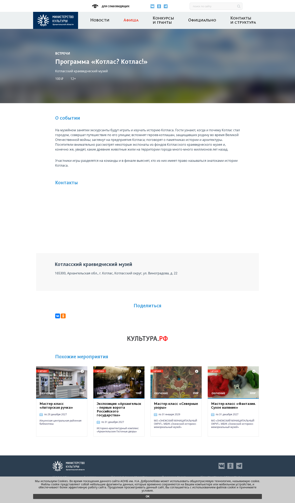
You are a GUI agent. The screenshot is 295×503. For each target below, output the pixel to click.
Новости (99, 20)
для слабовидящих (115, 6)
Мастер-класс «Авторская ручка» (56, 405)
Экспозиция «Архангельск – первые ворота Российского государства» (119, 409)
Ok (148, 496)
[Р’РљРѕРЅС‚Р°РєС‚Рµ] (57, 316)
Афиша (131, 20)
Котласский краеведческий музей (81, 71)
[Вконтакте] (152, 6)
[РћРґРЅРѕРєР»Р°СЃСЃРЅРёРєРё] (63, 316)
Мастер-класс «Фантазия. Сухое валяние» (233, 405)
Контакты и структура (243, 20)
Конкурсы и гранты (163, 20)
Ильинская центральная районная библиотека (60, 422)
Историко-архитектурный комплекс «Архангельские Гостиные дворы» (118, 430)
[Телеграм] (166, 6)
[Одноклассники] (159, 6)
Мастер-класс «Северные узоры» (176, 405)
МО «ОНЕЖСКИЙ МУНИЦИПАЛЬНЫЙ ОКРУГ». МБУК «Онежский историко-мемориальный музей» (175, 424)
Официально (202, 20)
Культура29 (55, 20)
